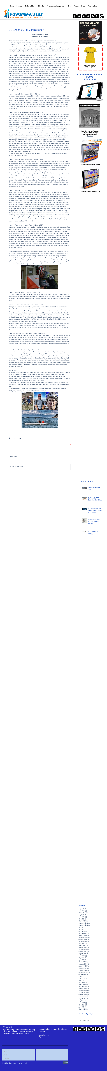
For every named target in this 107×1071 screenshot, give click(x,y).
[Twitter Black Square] (79, 16)
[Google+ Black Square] (102, 16)
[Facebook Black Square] (75, 16)
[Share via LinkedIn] (20, 438)
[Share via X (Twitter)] (15, 438)
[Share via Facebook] (10, 438)
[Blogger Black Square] (93, 16)
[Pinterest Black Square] (97, 16)
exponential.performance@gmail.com (53, 1029)
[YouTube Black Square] (88, 16)
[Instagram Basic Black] (84, 16)
